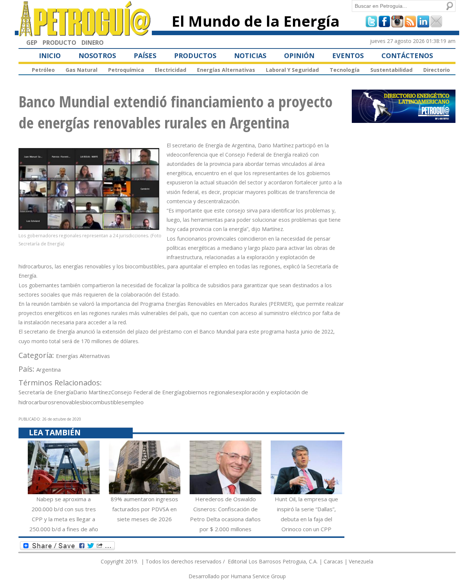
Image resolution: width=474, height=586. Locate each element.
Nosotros (97, 55)
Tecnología (345, 69)
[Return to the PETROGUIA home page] (85, 33)
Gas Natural (81, 69)
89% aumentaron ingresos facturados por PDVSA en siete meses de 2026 (144, 509)
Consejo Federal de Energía (146, 392)
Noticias (250, 55)
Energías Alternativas (226, 69)
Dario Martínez (92, 392)
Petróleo (43, 69)
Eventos (348, 55)
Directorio (436, 69)
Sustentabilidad (391, 69)
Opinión (299, 55)
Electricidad (170, 69)
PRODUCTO (59, 42)
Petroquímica (126, 69)
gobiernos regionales (208, 392)
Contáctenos (407, 55)
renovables (68, 402)
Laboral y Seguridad (292, 69)
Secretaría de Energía (46, 392)
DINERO (92, 42)
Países (145, 55)
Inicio (50, 55)
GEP (31, 42)
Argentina (48, 369)
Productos (195, 55)
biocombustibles (103, 402)
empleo (134, 402)
